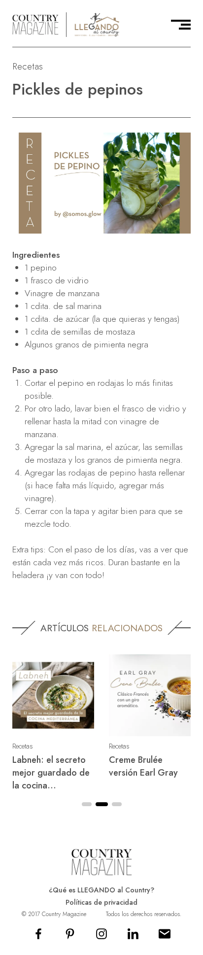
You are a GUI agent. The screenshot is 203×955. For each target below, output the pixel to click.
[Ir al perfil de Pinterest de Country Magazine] (70, 937)
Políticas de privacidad (101, 902)
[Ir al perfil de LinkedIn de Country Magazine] (133, 937)
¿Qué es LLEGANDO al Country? (101, 890)
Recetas (27, 66)
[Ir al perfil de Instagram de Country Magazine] (101, 937)
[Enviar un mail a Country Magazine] (164, 937)
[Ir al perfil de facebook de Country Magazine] (38, 937)
